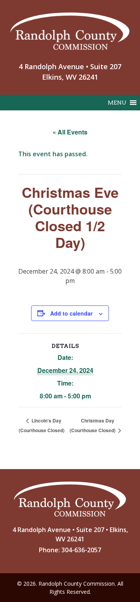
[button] (117, 102)
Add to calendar (71, 313)
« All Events (70, 131)
